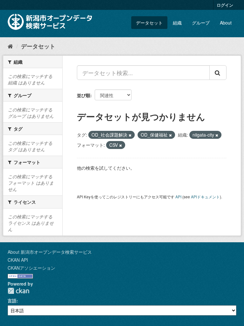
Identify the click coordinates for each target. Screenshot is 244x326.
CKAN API (18, 260)
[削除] (130, 135)
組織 (177, 22)
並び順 (83, 95)
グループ (201, 22)
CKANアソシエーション (31, 268)
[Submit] (218, 72)
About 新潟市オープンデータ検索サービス (50, 252)
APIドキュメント (205, 196)
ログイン (225, 5)
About (226, 22)
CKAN (18, 290)
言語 (12, 300)
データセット (149, 22)
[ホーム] (10, 46)
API (178, 196)
